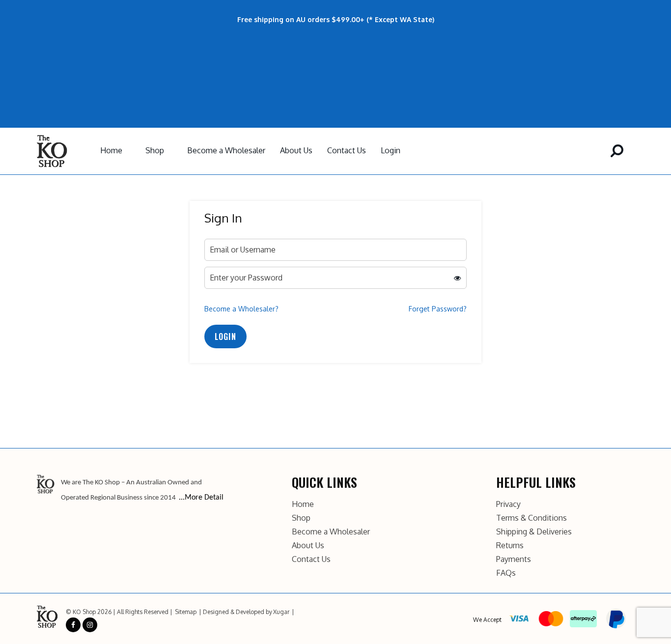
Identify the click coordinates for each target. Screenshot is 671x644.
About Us (296, 150)
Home (111, 150)
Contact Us (346, 150)
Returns (510, 545)
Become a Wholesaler (226, 150)
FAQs (506, 573)
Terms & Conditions (531, 518)
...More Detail (201, 498)
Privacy (508, 504)
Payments (513, 559)
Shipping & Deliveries (534, 531)
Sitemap (185, 612)
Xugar (281, 612)
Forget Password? (438, 309)
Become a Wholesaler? (241, 309)
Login (390, 150)
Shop (154, 150)
